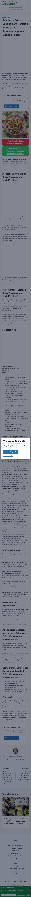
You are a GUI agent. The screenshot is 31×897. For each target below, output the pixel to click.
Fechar (16, 456)
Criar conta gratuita (10, 452)
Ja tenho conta (8, 456)
